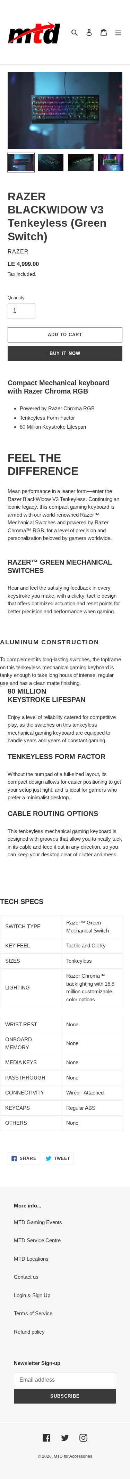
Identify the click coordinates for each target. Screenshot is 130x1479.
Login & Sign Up (32, 1295)
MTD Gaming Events (38, 1222)
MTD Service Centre (37, 1240)
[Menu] (118, 32)
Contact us (26, 1277)
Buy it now (65, 353)
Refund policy (29, 1332)
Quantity (16, 297)
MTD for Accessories (73, 1456)
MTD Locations (31, 1259)
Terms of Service (33, 1313)
